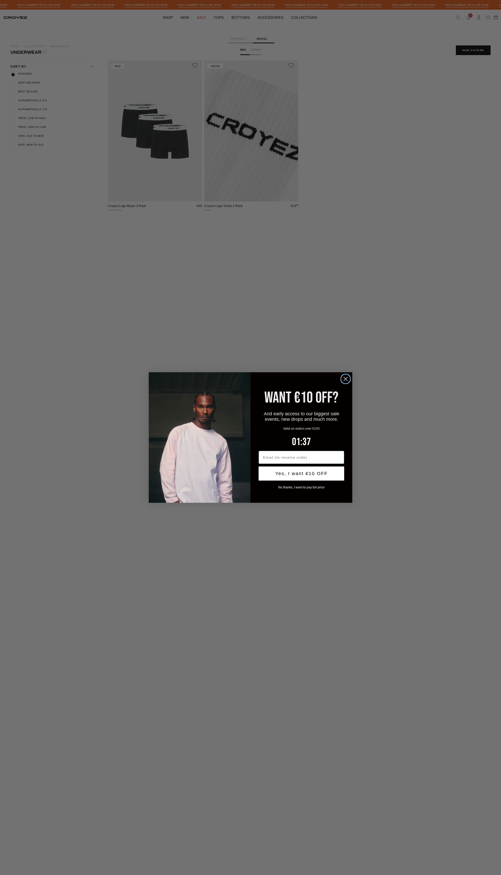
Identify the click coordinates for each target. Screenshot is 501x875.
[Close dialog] (345, 378)
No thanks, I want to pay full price (301, 487)
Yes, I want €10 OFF (301, 473)
